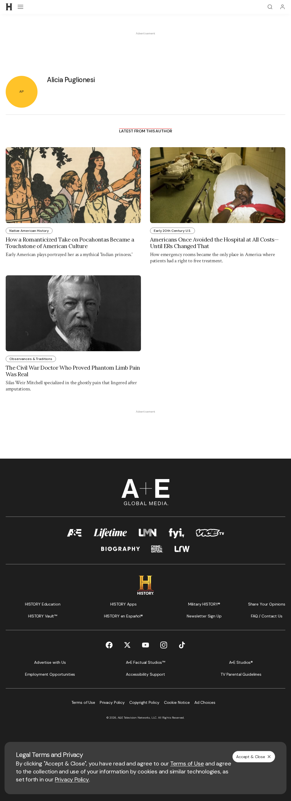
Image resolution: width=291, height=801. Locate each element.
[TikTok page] (181, 645)
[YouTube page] (145, 645)
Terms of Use (187, 763)
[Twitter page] (127, 645)
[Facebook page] (109, 645)
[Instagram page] (163, 645)
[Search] (270, 7)
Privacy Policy (72, 779)
